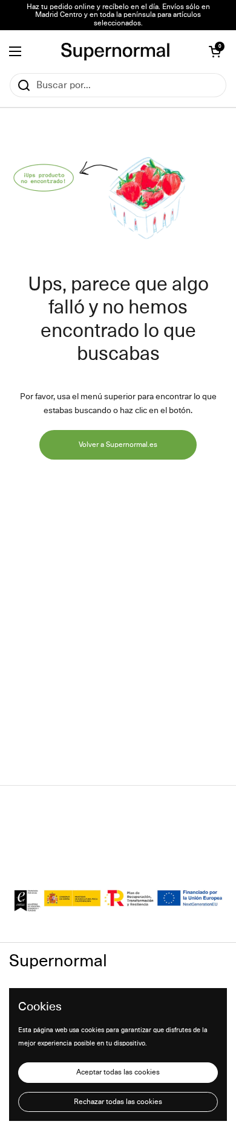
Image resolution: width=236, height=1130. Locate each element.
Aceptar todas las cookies (118, 1072)
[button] (215, 51)
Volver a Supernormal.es (118, 445)
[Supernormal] (115, 52)
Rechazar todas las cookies (118, 1102)
